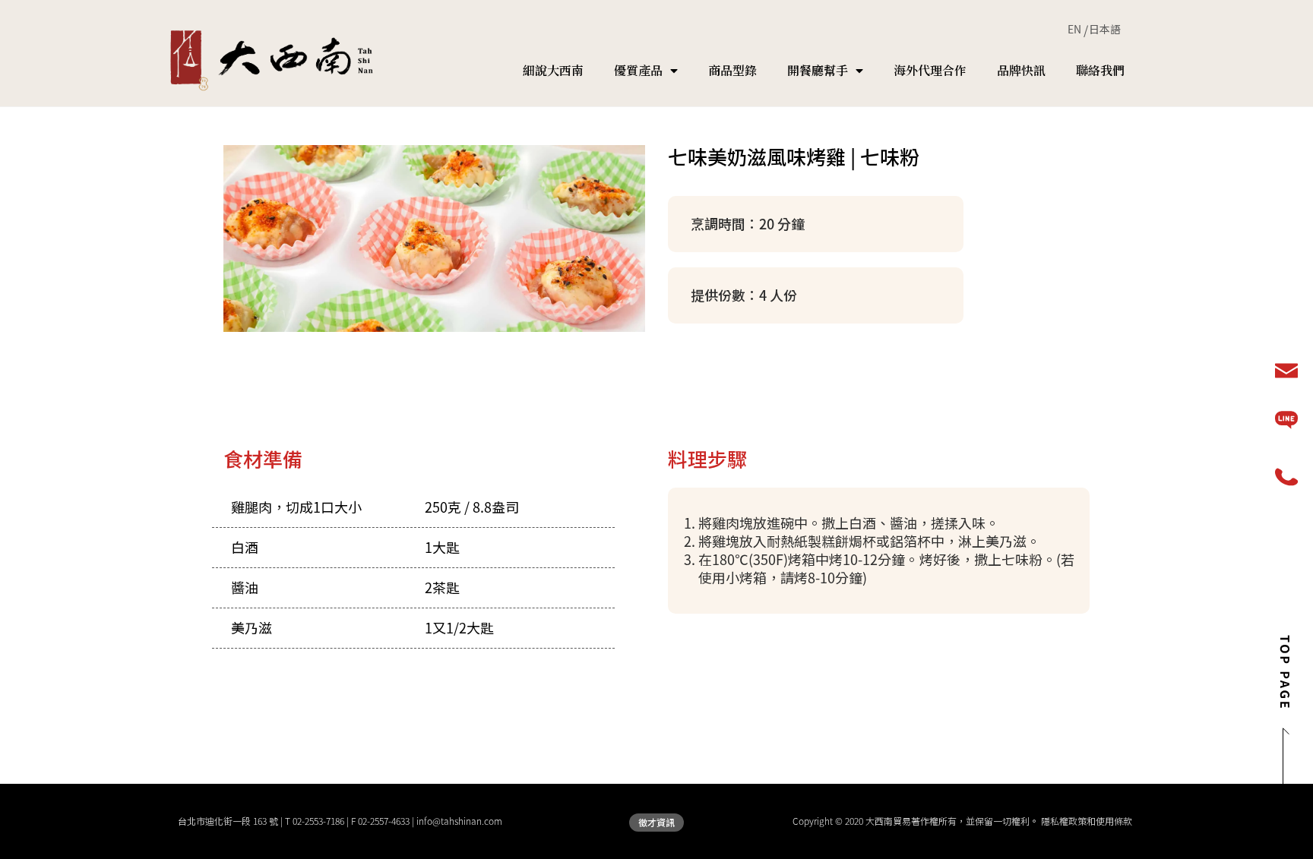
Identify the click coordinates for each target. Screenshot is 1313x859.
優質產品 (638, 70)
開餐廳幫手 (817, 70)
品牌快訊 (1021, 70)
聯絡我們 (1100, 70)
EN (1074, 28)
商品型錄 (732, 70)
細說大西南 (553, 70)
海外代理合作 (930, 70)
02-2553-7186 (318, 821)
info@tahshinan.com (459, 821)
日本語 (1105, 28)
